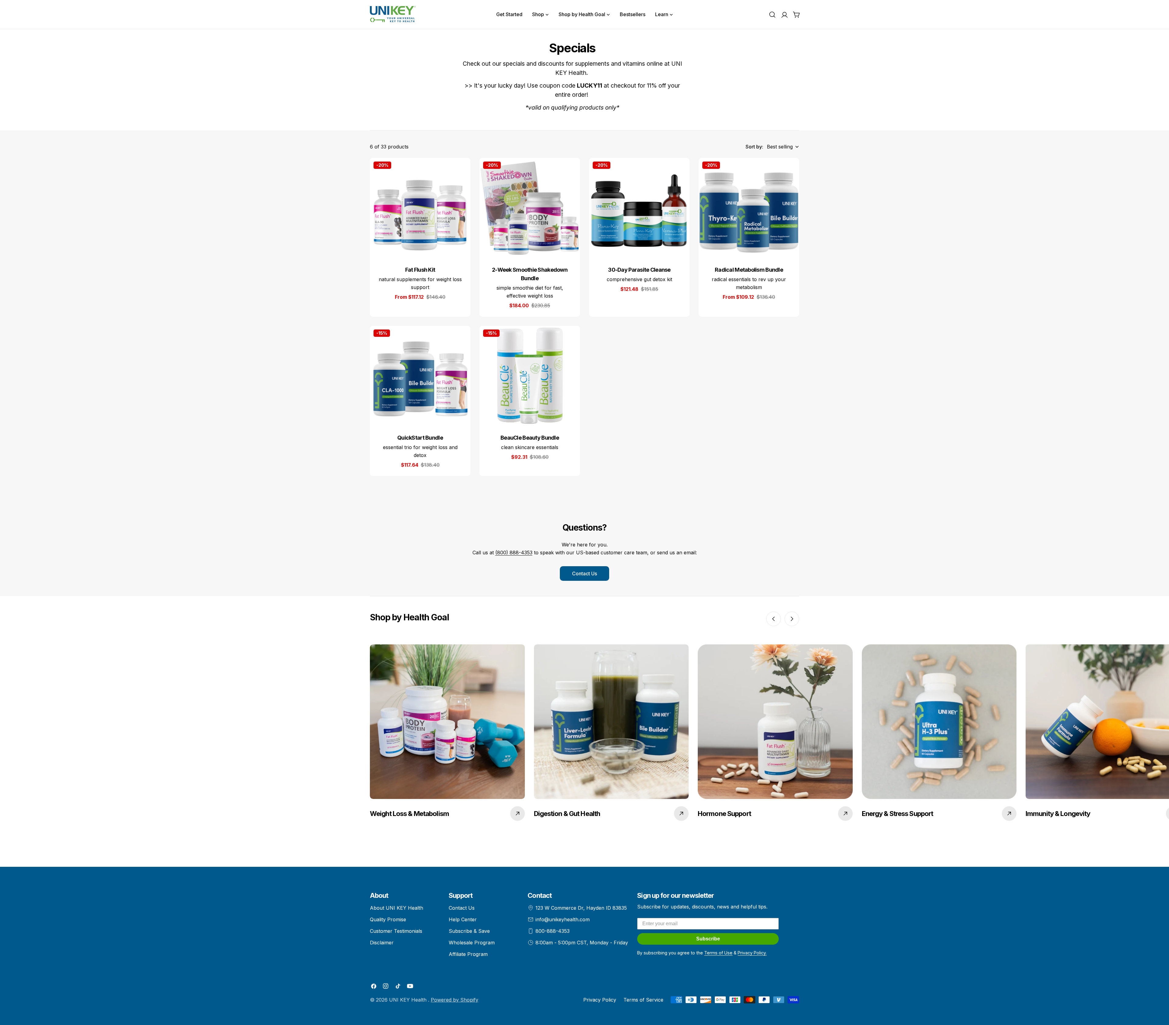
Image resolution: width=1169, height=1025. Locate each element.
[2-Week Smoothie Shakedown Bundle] (529, 208)
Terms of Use (718, 952)
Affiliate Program (468, 954)
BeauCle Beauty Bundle (529, 437)
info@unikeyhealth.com (562, 919)
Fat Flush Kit (420, 270)
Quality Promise (388, 919)
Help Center (463, 919)
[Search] (772, 15)
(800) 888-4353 (513, 552)
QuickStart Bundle (420, 437)
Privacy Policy (599, 1000)
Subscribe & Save (469, 931)
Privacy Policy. (752, 952)
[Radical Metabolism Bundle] (749, 208)
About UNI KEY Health (396, 908)
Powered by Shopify (454, 1000)
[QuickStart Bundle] (420, 376)
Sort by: (754, 147)
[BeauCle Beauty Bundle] (529, 376)
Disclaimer (382, 943)
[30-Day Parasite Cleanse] (639, 208)
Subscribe (708, 938)
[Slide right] (792, 619)
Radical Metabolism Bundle (749, 270)
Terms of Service (643, 1000)
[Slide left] (773, 619)
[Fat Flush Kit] (420, 208)
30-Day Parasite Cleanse (639, 270)
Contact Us (584, 573)
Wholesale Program (472, 943)
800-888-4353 (552, 931)
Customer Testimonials (396, 931)
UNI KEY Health (408, 1000)
